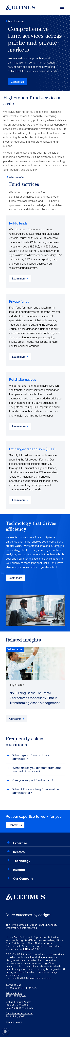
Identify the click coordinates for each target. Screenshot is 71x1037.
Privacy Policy (14, 993)
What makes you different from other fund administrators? (37, 769)
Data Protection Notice (19, 1013)
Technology (21, 861)
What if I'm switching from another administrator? (35, 791)
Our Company (23, 878)
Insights (19, 869)
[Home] (20, 7)
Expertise (20, 843)
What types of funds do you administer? (31, 757)
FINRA (26, 949)
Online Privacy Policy (18, 1002)
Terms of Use (13, 985)
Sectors (19, 852)
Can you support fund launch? (33, 780)
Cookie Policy (14, 1022)
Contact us (15, 825)
